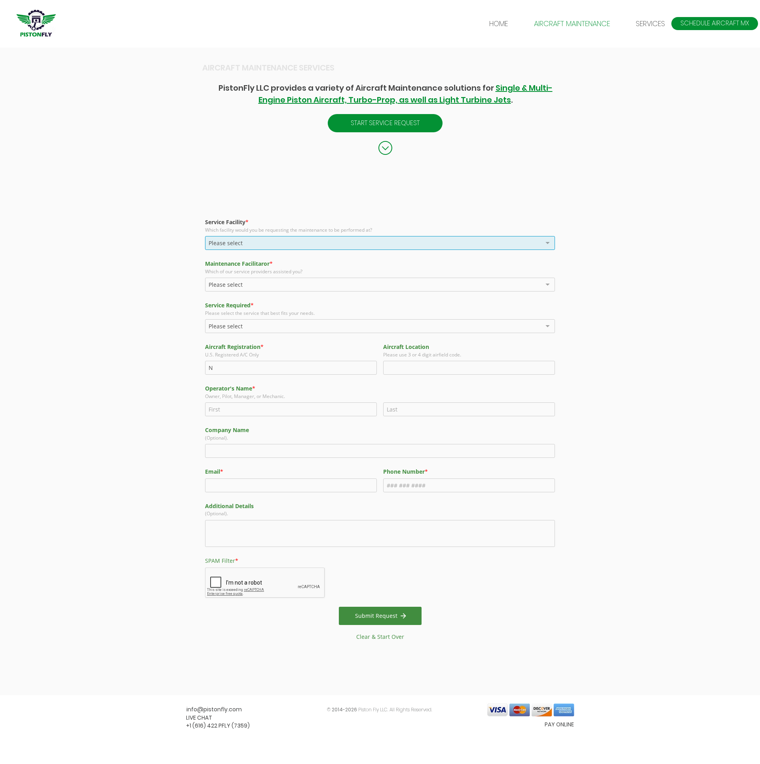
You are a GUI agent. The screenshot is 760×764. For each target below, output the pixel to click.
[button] (643, 23)
